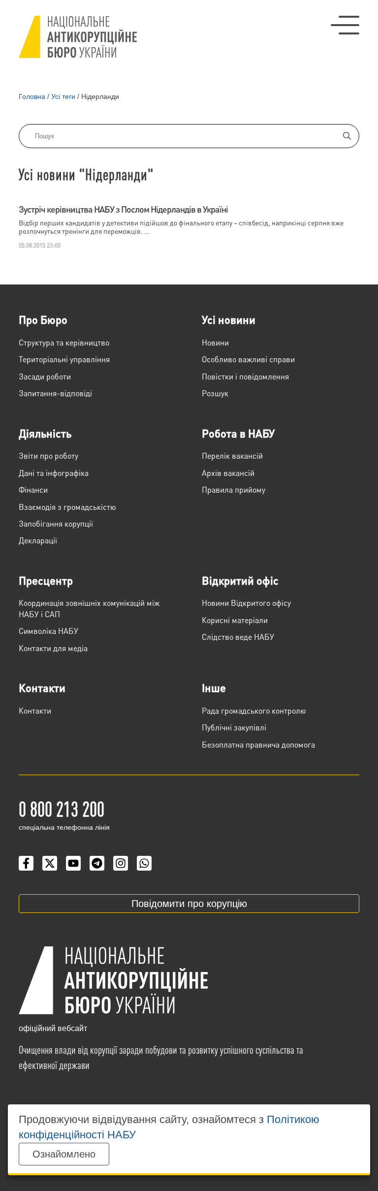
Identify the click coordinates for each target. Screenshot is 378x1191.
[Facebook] (26, 863)
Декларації (38, 540)
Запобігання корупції (56, 523)
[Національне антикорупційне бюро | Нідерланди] (78, 37)
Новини (215, 342)
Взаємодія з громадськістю (67, 506)
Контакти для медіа (53, 648)
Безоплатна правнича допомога (258, 744)
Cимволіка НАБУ (48, 631)
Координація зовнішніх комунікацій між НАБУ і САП (89, 608)
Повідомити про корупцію (189, 903)
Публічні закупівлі (234, 727)
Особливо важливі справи (248, 359)
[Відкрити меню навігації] (345, 25)
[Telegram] (97, 863)
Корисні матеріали (235, 620)
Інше (214, 687)
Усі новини (228, 319)
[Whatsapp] (144, 863)
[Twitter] (49, 863)
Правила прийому (233, 489)
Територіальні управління (64, 359)
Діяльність (45, 433)
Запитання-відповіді (55, 393)
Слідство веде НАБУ (238, 636)
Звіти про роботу (48, 455)
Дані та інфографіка (54, 473)
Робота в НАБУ (238, 433)
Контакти (42, 687)
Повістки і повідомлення (245, 376)
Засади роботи (45, 376)
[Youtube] (73, 863)
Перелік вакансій (232, 455)
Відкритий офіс (240, 580)
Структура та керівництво (64, 342)
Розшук (215, 393)
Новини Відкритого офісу (246, 602)
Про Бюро (43, 319)
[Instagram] (120, 863)
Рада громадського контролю (254, 710)
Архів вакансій (228, 473)
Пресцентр (46, 580)
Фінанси (33, 489)
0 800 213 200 (61, 808)
